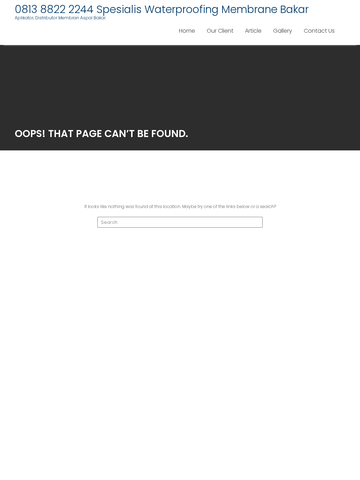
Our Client (220, 31)
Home (187, 31)
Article (253, 31)
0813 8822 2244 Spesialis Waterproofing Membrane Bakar (162, 9)
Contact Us (319, 31)
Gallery (282, 31)
